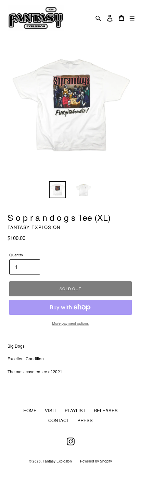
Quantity (16, 254)
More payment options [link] (70, 323)
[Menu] (132, 18)
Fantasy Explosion (57, 461)
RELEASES (106, 410)
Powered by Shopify (96, 461)
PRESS (85, 420)
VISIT (50, 410)
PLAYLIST (75, 410)
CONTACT (58, 420)
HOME (30, 410)
